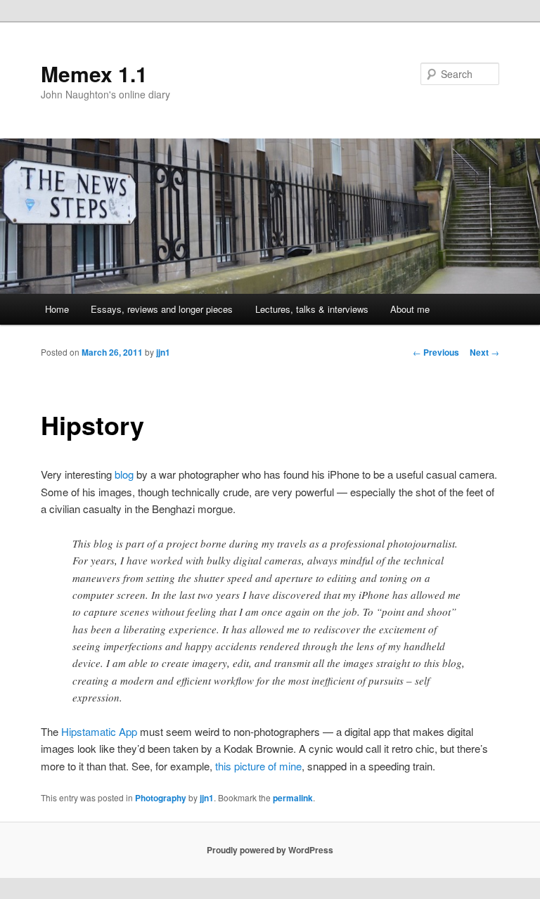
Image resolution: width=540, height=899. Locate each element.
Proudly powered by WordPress (270, 849)
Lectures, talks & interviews (311, 309)
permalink (293, 797)
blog (124, 474)
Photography (160, 797)
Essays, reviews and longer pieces (162, 309)
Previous (436, 352)
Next (484, 352)
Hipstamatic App (99, 731)
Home (57, 309)
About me (410, 309)
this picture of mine (258, 765)
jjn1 (163, 352)
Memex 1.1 (94, 73)
